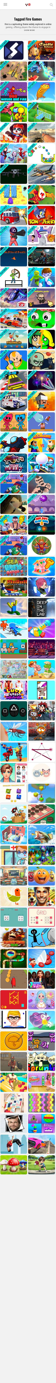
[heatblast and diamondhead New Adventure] (41, 195)
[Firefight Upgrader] (13, 195)
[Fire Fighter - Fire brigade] (13, 319)
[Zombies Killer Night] (41, 257)
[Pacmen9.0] (13, 50)
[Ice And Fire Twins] (41, 71)
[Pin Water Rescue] (41, 236)
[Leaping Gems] (41, 504)
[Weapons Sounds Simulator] (13, 174)
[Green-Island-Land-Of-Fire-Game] (13, 112)
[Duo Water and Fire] (13, 92)
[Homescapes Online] (41, 112)
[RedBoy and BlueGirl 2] (41, 525)
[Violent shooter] (13, 525)
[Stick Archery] (13, 277)
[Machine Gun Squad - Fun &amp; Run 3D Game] (13, 546)
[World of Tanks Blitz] (41, 133)
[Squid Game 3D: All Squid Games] (13, 236)
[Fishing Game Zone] (13, 339)
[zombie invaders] (41, 319)
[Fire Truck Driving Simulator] (13, 215)
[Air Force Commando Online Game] (13, 71)
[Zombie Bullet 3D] (13, 463)
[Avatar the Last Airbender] (13, 360)
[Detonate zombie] (41, 339)
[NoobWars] (41, 442)
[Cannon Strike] (41, 153)
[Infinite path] (41, 298)
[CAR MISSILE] (13, 401)
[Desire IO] (41, 484)
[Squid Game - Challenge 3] (13, 504)
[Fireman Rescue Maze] (13, 133)
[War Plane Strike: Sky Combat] (41, 174)
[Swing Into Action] (13, 153)
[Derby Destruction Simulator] (13, 380)
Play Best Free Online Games (28, 4)
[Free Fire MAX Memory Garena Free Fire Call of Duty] (13, 298)
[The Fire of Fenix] (13, 257)
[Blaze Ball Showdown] (41, 546)
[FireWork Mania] (41, 380)
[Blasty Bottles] (41, 422)
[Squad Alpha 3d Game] (41, 463)
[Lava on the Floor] (41, 401)
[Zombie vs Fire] (41, 360)
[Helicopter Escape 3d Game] (41, 277)
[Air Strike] (13, 442)
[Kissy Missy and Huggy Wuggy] (13, 422)
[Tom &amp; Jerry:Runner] (41, 215)
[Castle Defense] (41, 50)
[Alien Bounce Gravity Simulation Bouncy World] (41, 92)
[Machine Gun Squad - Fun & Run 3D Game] (13, 484)
